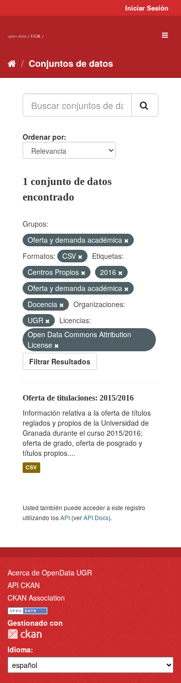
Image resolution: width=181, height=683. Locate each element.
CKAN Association (36, 598)
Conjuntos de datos (71, 63)
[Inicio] (12, 62)
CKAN (25, 634)
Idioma (19, 649)
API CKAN (24, 585)
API (65, 517)
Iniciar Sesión (146, 8)
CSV (31, 467)
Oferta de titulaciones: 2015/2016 (78, 398)
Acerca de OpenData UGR (50, 572)
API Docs (96, 517)
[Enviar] (144, 105)
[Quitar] (126, 240)
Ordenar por (43, 137)
